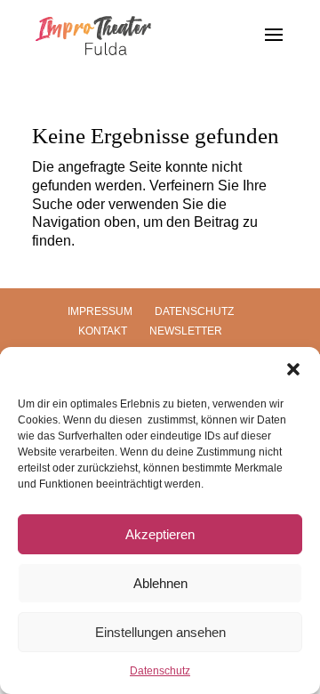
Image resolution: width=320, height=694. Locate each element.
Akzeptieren (160, 534)
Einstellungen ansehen (160, 632)
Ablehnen (160, 583)
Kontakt (102, 331)
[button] (293, 369)
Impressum (100, 311)
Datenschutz (160, 671)
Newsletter (185, 331)
